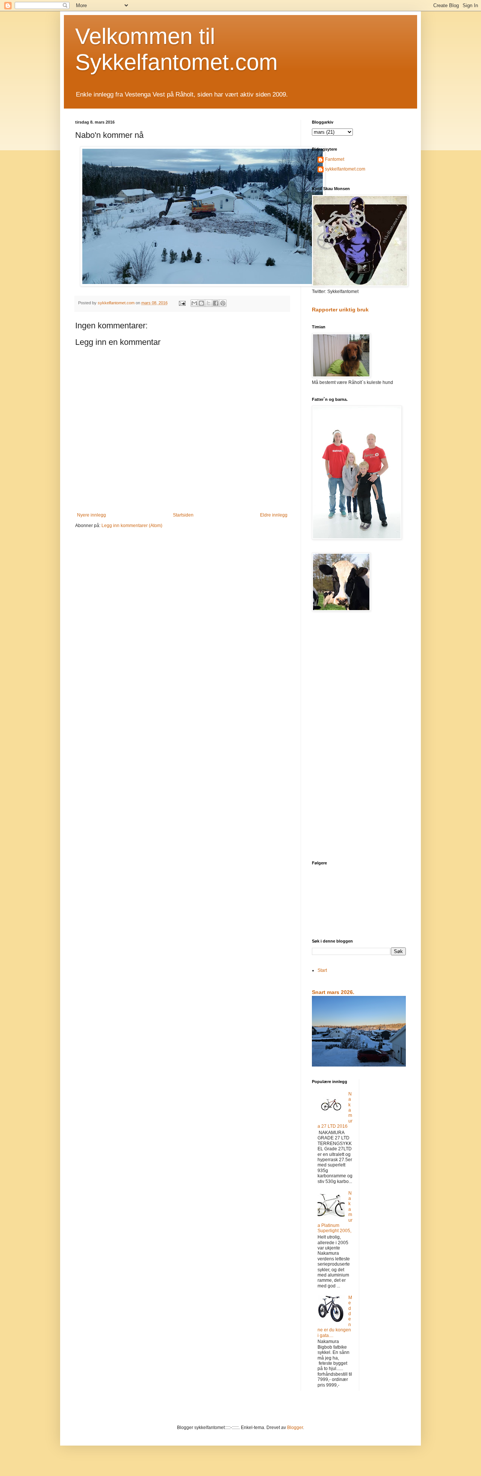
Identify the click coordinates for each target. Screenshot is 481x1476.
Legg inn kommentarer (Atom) (131, 525)
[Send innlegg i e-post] (182, 303)
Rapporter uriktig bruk (340, 310)
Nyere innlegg (91, 515)
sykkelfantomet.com (345, 169)
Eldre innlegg (273, 515)
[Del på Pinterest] (223, 303)
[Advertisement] (359, 736)
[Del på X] (208, 303)
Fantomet (334, 159)
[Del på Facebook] (215, 303)
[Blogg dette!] (201, 303)
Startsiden (183, 515)
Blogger (295, 1427)
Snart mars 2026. (333, 992)
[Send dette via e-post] (194, 303)
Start (322, 970)
